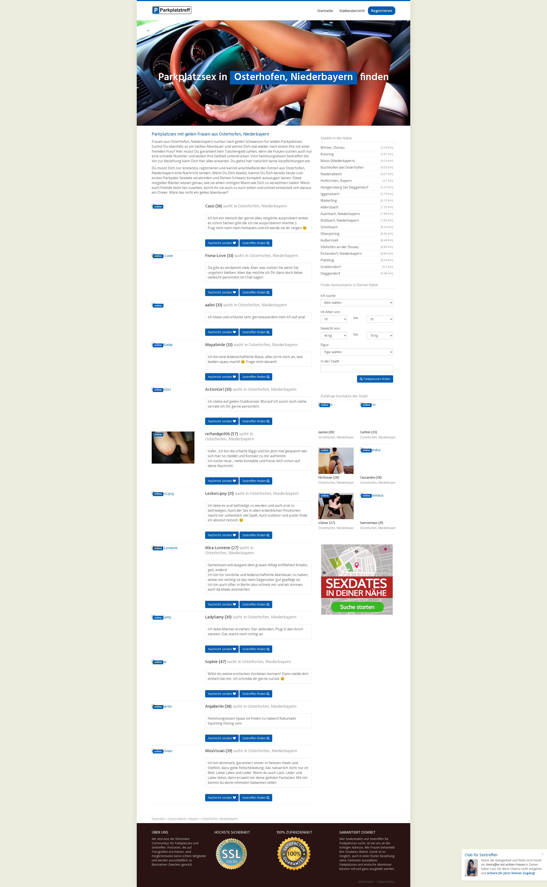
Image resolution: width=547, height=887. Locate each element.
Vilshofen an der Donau (357, 247)
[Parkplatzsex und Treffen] (172, 10)
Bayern (194, 819)
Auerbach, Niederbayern (357, 213)
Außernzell (357, 240)
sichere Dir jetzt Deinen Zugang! (511, 873)
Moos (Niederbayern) (357, 160)
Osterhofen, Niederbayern (262, 206)
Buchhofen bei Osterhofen (357, 167)
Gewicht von (330, 328)
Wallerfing (357, 200)
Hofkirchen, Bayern (357, 180)
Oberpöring (357, 233)
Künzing (357, 154)
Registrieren (381, 10)
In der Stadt (330, 361)
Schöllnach (357, 227)
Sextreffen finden (254, 243)
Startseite (325, 10)
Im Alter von (330, 311)
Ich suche (328, 295)
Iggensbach (357, 194)
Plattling (357, 260)
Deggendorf (357, 273)
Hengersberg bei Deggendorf (357, 187)
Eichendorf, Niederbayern (357, 253)
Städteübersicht (352, 10)
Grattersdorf (357, 266)
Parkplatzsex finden (376, 379)
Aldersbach (357, 207)
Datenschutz (385, 882)
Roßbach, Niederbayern (357, 220)
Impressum (366, 882)
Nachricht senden (220, 243)
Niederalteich (357, 174)
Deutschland (176, 819)
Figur (325, 344)
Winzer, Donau (357, 147)
